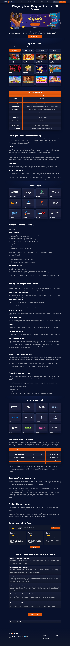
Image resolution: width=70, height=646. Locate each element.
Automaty (54, 50)
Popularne (14, 50)
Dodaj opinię (55, 527)
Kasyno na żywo (28, 50)
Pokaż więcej (35, 547)
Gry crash (41, 50)
